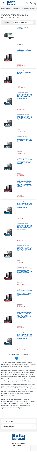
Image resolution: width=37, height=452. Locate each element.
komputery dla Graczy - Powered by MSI (23, 49)
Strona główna (5, 8)
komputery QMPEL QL (22, 27)
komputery (16, 8)
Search (27, 3)
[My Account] (31, 3)
